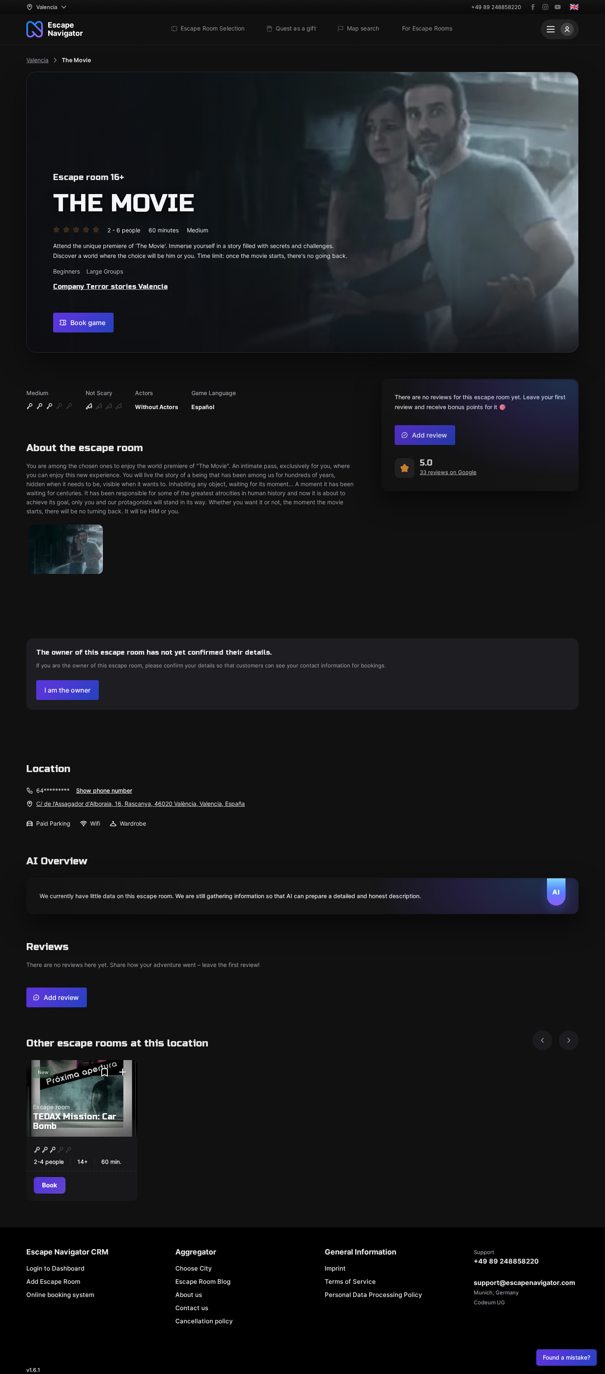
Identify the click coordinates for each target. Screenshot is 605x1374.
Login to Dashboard (55, 1268)
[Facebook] (533, 7)
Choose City (193, 1268)
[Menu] (560, 29)
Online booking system (60, 1295)
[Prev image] (542, 1040)
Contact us (191, 1308)
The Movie (76, 59)
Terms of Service (350, 1281)
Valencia (37, 59)
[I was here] (122, 1072)
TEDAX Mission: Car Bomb (74, 1121)
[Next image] (569, 1040)
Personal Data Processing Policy (373, 1295)
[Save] (104, 1072)
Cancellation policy (204, 1321)
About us (188, 1295)
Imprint (335, 1268)
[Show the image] (65, 550)
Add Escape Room (53, 1281)
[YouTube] (557, 7)
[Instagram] (545, 7)
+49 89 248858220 (496, 7)
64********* (53, 790)
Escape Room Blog (202, 1281)
